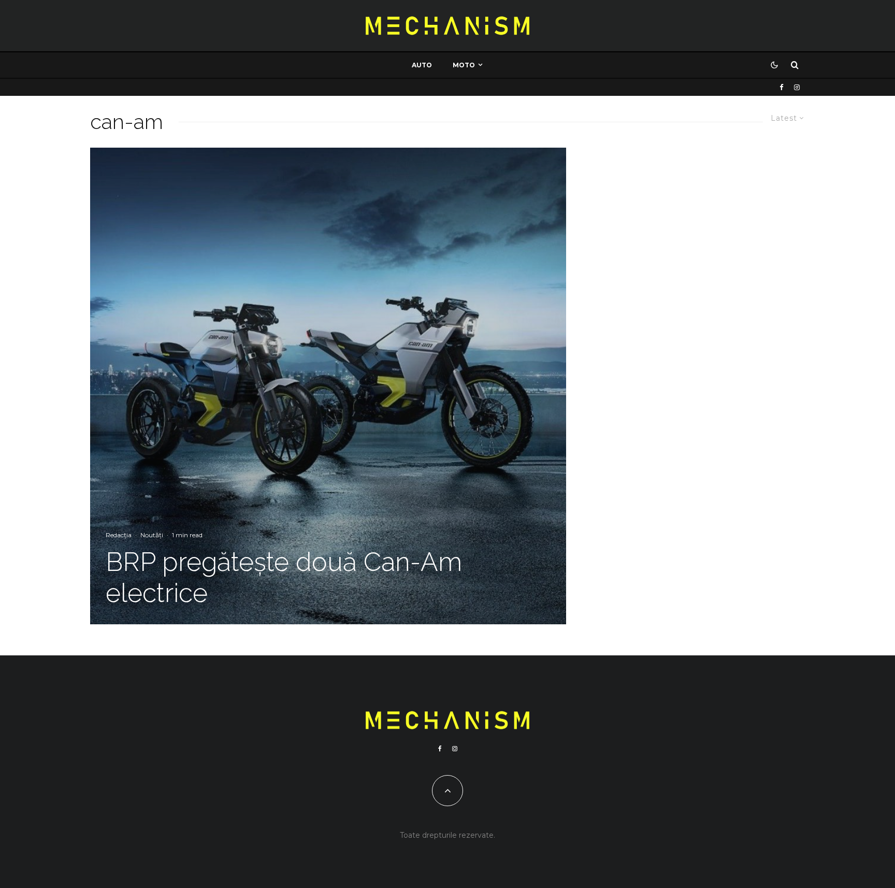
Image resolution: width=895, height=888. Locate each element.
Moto (464, 65)
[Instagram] (797, 87)
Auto (422, 65)
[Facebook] (781, 87)
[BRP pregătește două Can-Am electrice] (328, 386)
